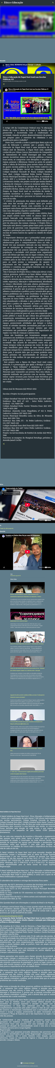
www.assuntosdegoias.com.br (11, 916)
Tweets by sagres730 (15, 575)
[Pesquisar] (53, 2)
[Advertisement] (27, 48)
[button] (4, 84)
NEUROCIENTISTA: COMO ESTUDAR (18, 621)
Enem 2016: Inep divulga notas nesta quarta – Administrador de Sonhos (27, 643)
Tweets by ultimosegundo (6, 528)
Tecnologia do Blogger (28, 1063)
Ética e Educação (13, 2)
